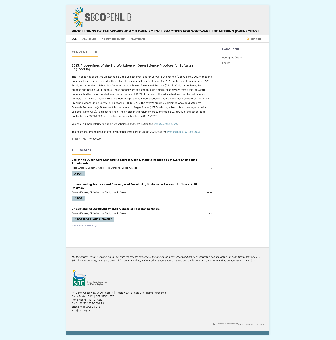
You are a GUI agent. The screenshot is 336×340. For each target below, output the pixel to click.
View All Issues (82, 225)
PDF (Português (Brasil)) (94, 219)
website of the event (165, 123)
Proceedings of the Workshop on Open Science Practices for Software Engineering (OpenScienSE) (166, 31)
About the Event (114, 38)
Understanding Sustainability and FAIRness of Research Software (116, 208)
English (226, 62)
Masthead (138, 38)
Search (255, 38)
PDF (79, 173)
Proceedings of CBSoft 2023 (183, 131)
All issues (89, 38)
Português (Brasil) (232, 57)
